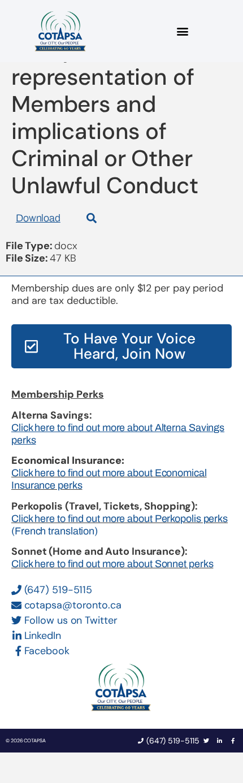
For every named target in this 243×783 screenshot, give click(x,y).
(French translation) (54, 531)
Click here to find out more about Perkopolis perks (119, 518)
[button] (182, 31)
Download (38, 218)
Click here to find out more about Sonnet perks (112, 563)
